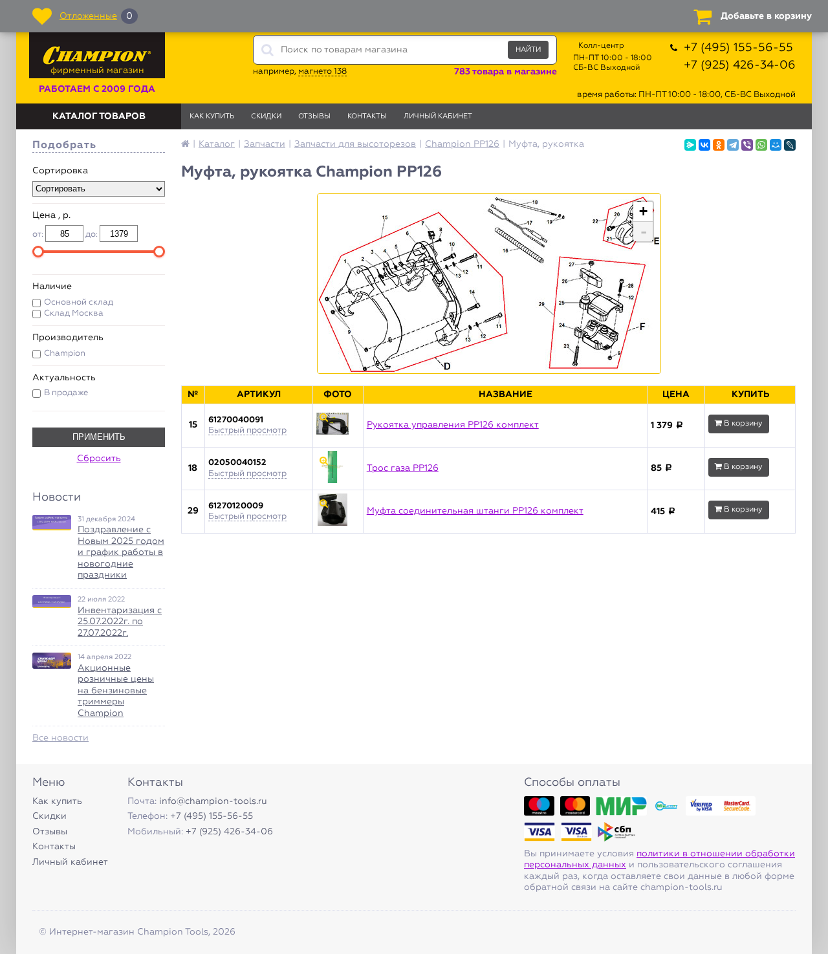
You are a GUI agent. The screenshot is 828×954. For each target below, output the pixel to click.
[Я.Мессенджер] (690, 145)
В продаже (66, 393)
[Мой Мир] (775, 145)
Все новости (60, 738)
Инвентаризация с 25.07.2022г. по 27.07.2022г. (120, 622)
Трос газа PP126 (403, 468)
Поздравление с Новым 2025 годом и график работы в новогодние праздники (121, 552)
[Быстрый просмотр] (337, 425)
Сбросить (99, 458)
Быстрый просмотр (247, 430)
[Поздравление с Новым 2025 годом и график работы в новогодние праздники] (51, 523)
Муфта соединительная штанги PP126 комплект (475, 510)
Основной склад (78, 302)
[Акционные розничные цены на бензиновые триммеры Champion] (51, 661)
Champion (64, 353)
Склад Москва (74, 313)
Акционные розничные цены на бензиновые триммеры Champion (116, 691)
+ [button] (643, 211)
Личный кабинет (438, 116)
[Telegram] (733, 145)
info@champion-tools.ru (213, 801)
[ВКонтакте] (704, 145)
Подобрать (64, 145)
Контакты (367, 116)
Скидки (266, 116)
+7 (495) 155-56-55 (738, 48)
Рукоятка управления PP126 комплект (453, 424)
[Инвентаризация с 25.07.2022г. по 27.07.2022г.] (51, 601)
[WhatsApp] (761, 145)
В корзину (742, 424)
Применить (98, 437)
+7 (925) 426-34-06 (740, 65)
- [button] (643, 231)
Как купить (212, 116)
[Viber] (747, 145)
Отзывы (314, 116)
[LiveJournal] (790, 145)
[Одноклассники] (718, 145)
